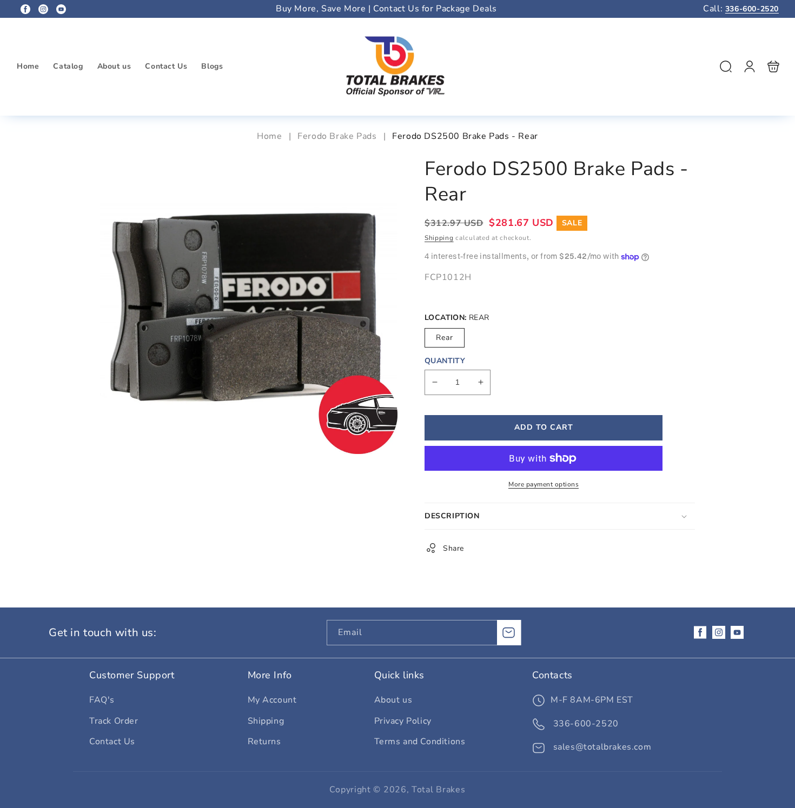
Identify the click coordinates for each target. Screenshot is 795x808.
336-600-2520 (752, 9)
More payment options (543, 484)
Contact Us (112, 741)
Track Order (113, 721)
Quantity (445, 361)
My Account (272, 700)
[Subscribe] (509, 632)
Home (270, 136)
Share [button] (453, 548)
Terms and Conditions (420, 741)
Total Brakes (438, 790)
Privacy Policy (403, 721)
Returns (264, 741)
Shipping (439, 237)
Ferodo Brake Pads (336, 136)
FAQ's (102, 700)
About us (393, 700)
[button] (726, 66)
